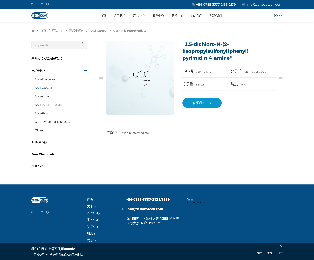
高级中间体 (76, 30)
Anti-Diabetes (45, 79)
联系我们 (216, 15)
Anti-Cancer (99, 30)
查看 (269, 252)
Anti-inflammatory (48, 105)
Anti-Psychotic (45, 113)
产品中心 (139, 15)
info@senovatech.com (264, 4)
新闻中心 (177, 15)
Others (40, 130)
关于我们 (120, 15)
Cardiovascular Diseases (52, 122)
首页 (103, 15)
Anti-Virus (42, 96)
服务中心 (158, 15)
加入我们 (197, 15)
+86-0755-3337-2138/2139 (216, 4)
